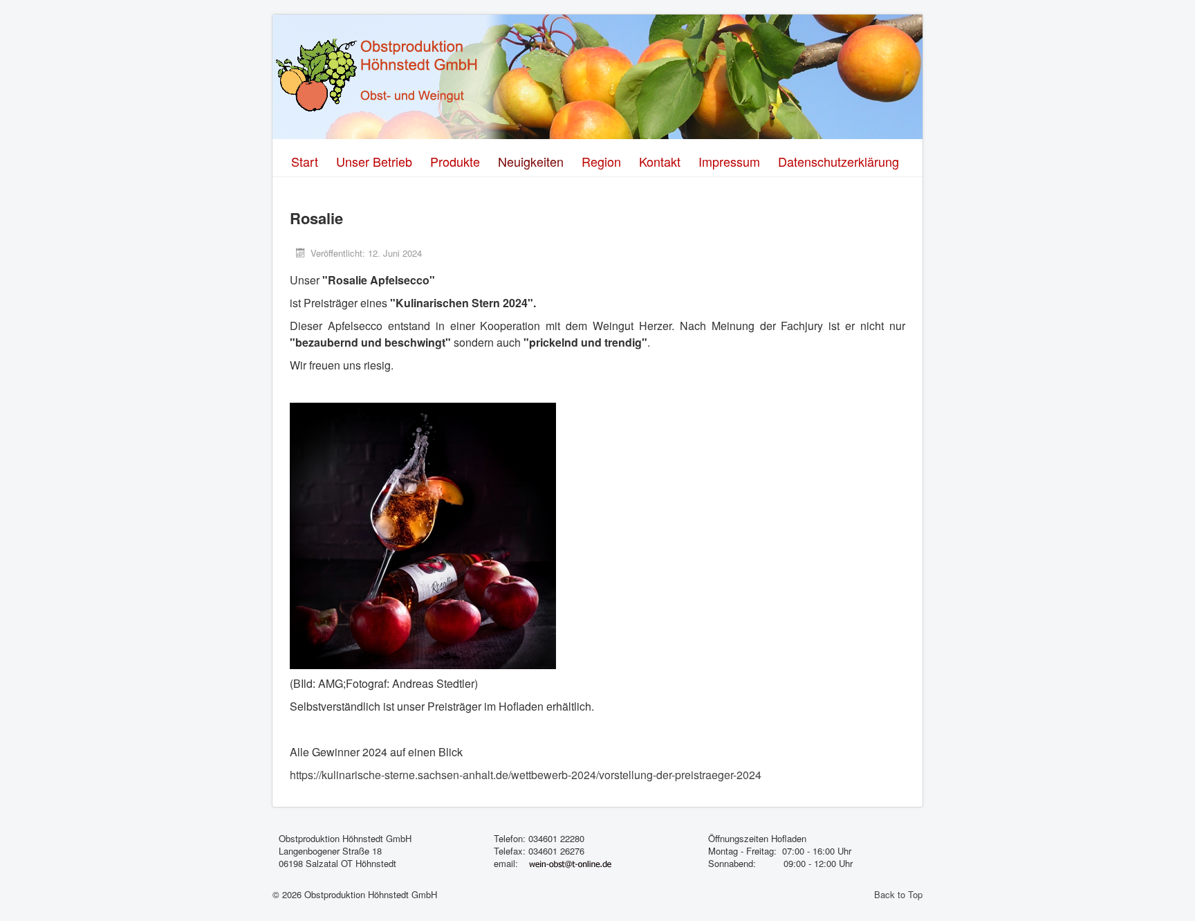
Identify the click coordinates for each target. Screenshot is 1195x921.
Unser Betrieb (374, 161)
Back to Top (898, 894)
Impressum (729, 161)
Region (601, 161)
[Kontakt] (570, 863)
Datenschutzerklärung (838, 161)
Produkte (455, 161)
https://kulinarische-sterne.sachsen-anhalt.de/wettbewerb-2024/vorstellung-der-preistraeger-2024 (525, 775)
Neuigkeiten (531, 161)
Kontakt (659, 161)
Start (304, 161)
